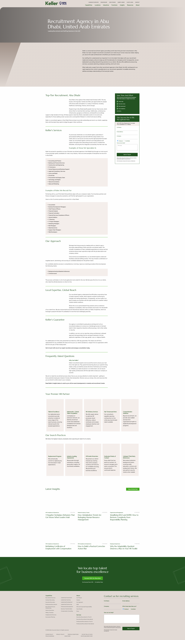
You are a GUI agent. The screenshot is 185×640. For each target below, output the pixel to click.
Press (77, 611)
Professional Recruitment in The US (84, 621)
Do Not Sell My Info (87, 634)
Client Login (130, 2)
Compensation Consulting (67, 611)
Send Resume (104, 2)
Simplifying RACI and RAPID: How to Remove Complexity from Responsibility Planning (124, 517)
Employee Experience (115, 543)
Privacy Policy (60, 634)
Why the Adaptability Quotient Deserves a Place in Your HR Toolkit (123, 547)
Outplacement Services (51, 614)
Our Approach (79, 602)
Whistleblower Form (86, 636)
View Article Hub (133, 489)
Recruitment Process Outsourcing (50, 607)
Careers (78, 600)
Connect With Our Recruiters (92, 578)
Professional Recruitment (51, 604)
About (137, 5)
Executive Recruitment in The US (83, 617)
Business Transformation (66, 609)
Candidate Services (94, 2)
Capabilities (49, 595)
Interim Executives (50, 610)
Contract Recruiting (50, 600)
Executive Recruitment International (84, 619)
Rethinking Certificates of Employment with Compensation (58, 547)
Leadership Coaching (66, 600)
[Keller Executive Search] (57, 3)
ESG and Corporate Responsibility (84, 606)
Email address (120, 131)
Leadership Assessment (66, 597)
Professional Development (67, 606)
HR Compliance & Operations (52, 512)
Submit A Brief (121, 2)
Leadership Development (66, 602)
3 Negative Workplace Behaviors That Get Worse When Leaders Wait (60, 516)
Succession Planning (50, 617)
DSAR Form (67, 636)
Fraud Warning (50, 636)
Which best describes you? (129, 606)
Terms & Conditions (73, 634)
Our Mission (79, 597)
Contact (137, 2)
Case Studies (112, 2)
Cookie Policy (49, 634)
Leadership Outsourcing (66, 604)
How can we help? (121, 143)
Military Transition (49, 612)
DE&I (77, 604)
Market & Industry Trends (83, 512)
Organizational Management (116, 512)
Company (119, 136)
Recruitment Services (50, 597)
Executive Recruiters (50, 602)
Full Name (119, 127)
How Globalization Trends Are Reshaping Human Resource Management (89, 517)
